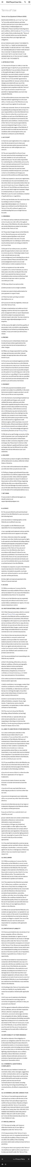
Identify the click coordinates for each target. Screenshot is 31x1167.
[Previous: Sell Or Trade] (2, 1159)
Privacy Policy (25, 31)
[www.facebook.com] (2, 1164)
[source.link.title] (29, 2)
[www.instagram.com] (5, 1164)
